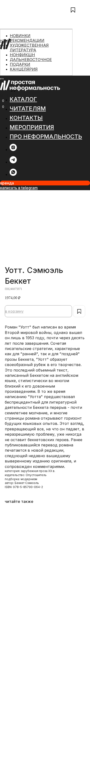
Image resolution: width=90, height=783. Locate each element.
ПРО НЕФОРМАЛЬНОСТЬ (21, 74)
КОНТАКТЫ (9, 63)
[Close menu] (2, 79)
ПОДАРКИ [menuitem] (20, 64)
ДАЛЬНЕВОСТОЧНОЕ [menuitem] (31, 59)
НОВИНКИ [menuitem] (20, 35)
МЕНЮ (5, 96)
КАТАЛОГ (7, 53)
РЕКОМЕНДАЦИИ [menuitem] (27, 40)
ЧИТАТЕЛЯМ (10, 58)
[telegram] (13, 162)
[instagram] (13, 150)
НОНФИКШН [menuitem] (22, 54)
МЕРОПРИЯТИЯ (13, 69)
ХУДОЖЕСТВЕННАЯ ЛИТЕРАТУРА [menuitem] (29, 47)
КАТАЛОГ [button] (23, 99)
